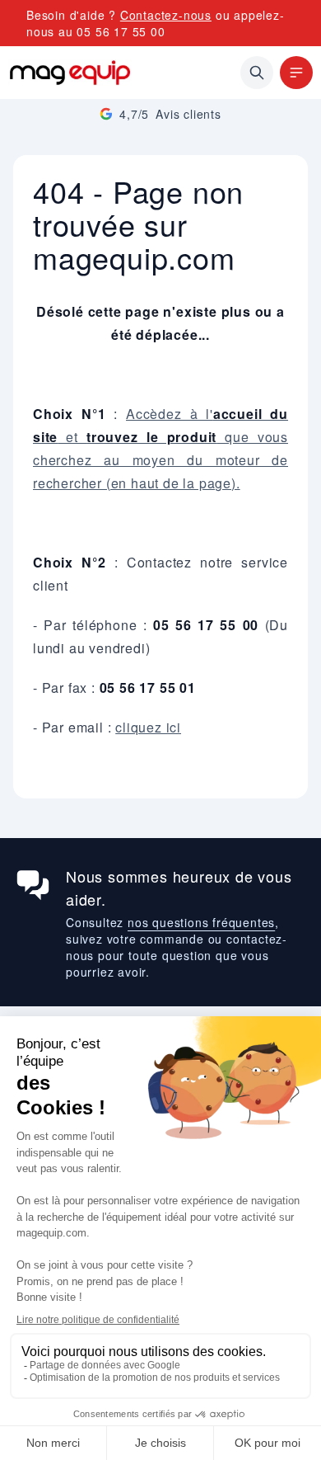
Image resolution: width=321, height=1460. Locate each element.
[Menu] (296, 72)
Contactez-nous (166, 15)
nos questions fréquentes (201, 922)
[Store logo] (70, 72)
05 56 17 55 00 (121, 31)
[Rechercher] (256, 72)
